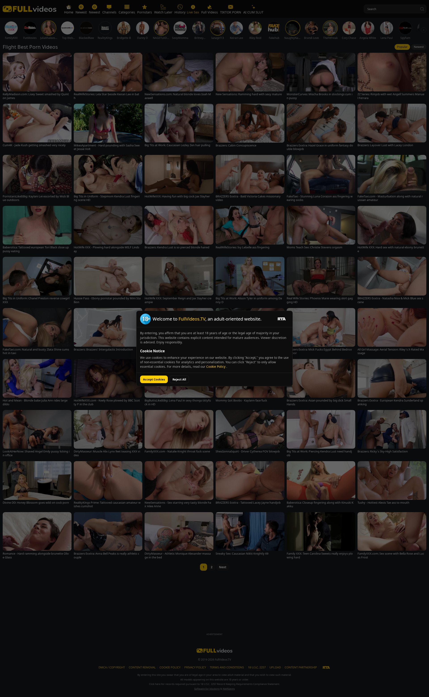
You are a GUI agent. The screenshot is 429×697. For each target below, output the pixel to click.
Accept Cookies (154, 379)
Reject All (179, 379)
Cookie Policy (216, 366)
